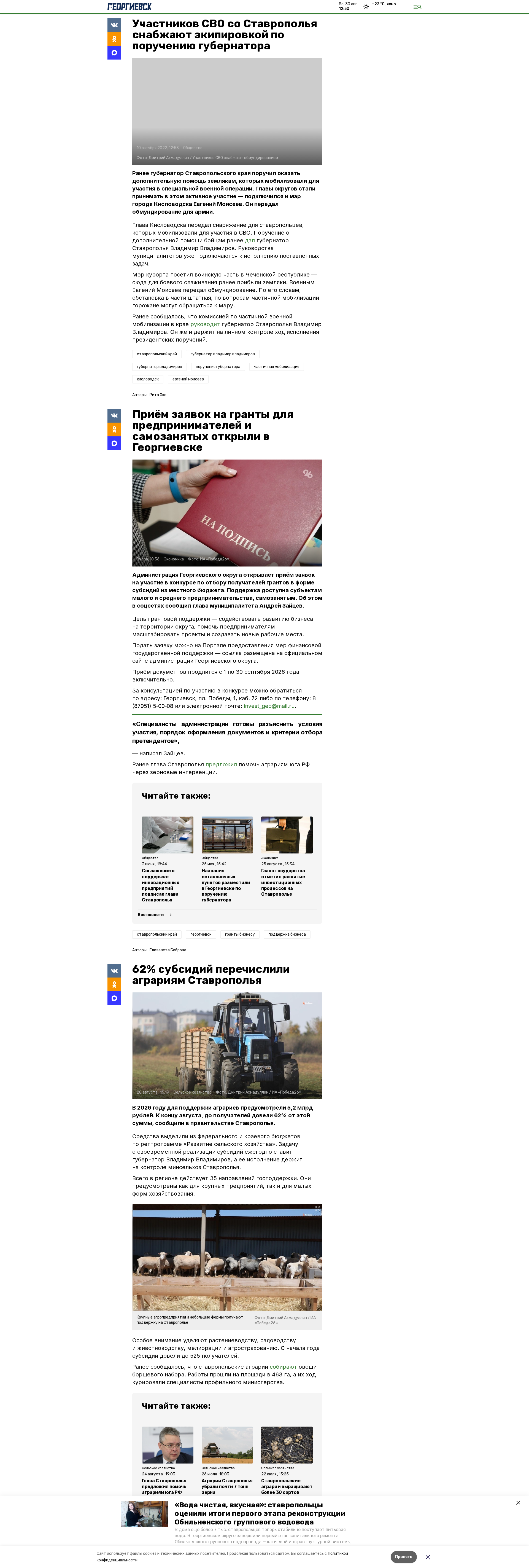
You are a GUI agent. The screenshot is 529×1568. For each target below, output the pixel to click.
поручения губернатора (218, 366)
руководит (205, 324)
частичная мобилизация (276, 366)
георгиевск (201, 934)
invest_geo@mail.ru (269, 706)
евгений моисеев (188, 379)
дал (250, 240)
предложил (221, 764)
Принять (403, 1556)
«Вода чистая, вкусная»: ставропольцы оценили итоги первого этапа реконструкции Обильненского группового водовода (260, 1513)
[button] (144, 1514)
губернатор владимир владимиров (223, 354)
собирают (283, 1366)
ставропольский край (157, 354)
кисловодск (148, 379)
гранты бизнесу (240, 934)
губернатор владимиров (159, 366)
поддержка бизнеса (287, 934)
